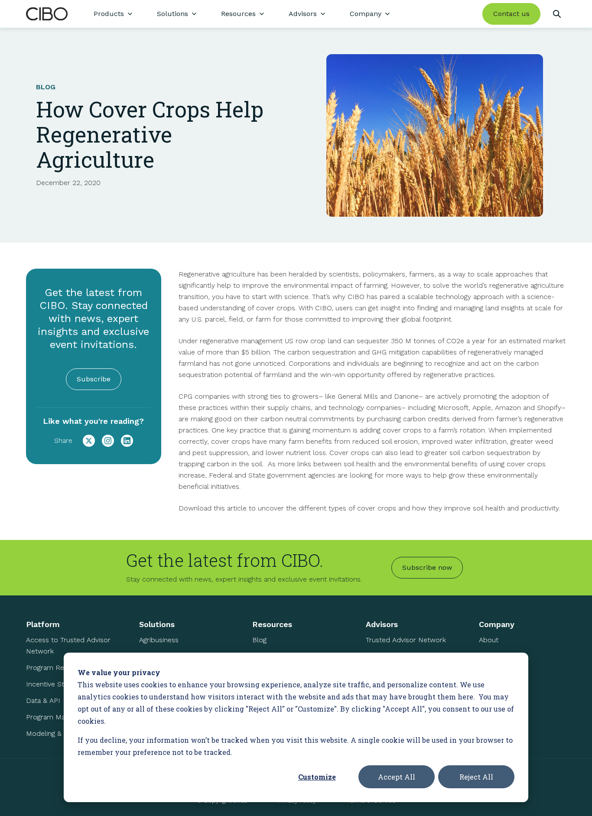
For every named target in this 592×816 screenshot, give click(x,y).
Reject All (476, 776)
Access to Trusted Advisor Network (68, 645)
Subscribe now (427, 567)
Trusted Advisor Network (406, 640)
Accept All (396, 776)
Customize (317, 776)
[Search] (557, 14)
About (488, 640)
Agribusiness (159, 640)
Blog (259, 640)
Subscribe (94, 379)
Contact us (511, 14)
